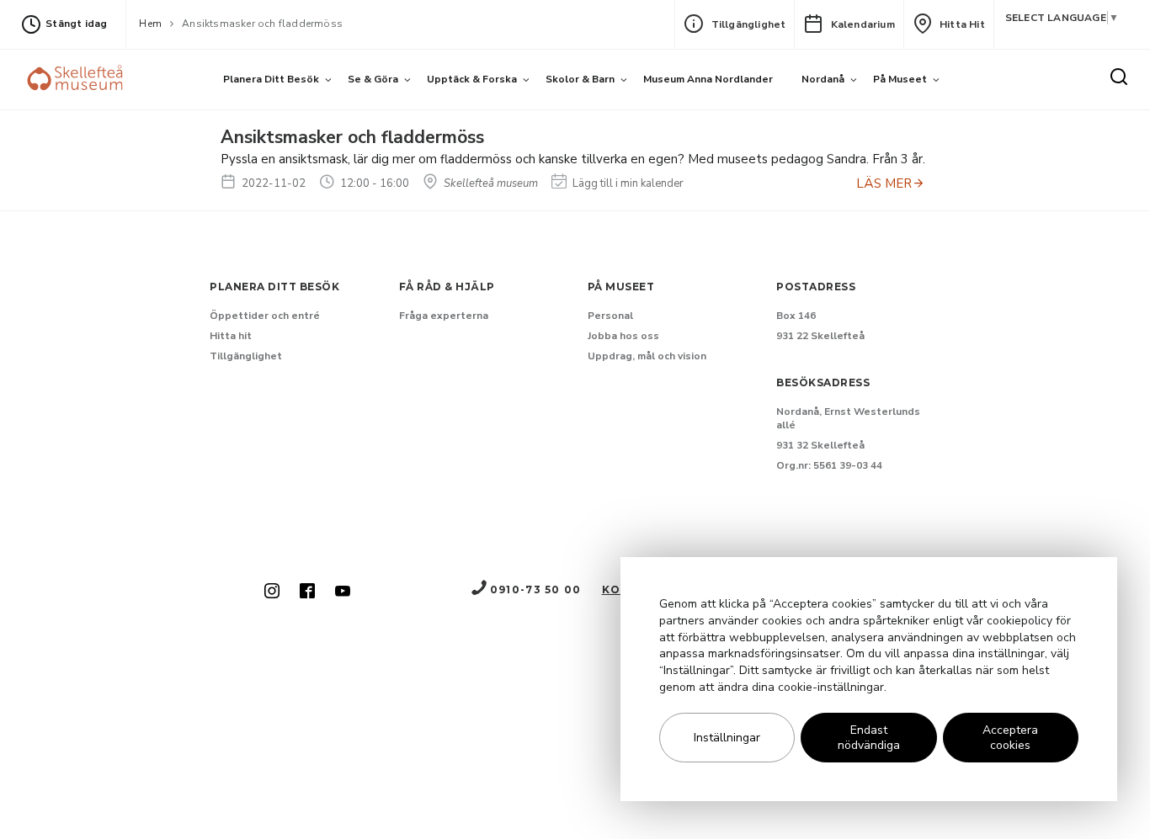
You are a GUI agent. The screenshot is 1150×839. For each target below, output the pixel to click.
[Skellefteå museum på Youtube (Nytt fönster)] (342, 592)
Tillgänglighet (748, 24)
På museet (900, 79)
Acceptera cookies (1010, 738)
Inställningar (727, 738)
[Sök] (1119, 77)
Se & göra (373, 79)
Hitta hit (962, 24)
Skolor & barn (580, 79)
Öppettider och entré (265, 315)
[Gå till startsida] (77, 79)
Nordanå (822, 79)
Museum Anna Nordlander (708, 79)
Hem (150, 23)
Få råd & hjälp (447, 286)
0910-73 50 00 (535, 589)
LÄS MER (884, 183)
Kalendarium (863, 24)
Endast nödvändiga (869, 738)
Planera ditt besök (271, 79)
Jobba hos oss (623, 336)
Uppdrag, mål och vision (647, 356)
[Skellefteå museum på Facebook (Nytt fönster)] (307, 592)
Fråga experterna (443, 315)
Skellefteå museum (489, 183)
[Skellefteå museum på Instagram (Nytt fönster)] (272, 592)
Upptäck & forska (472, 79)
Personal (610, 315)
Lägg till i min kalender (627, 183)
